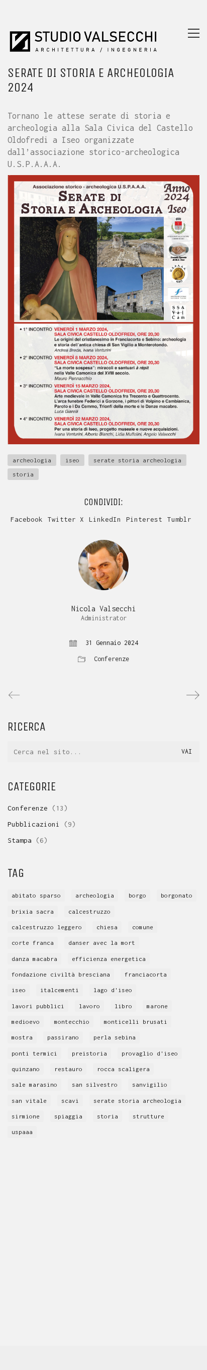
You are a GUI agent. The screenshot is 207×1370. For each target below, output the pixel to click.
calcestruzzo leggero (47, 927)
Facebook (27, 519)
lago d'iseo (112, 990)
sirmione (26, 1116)
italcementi (59, 990)
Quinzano (26, 1069)
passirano (63, 1037)
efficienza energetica (109, 958)
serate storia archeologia (137, 460)
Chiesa (107, 927)
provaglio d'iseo (150, 1053)
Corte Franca (33, 942)
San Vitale (29, 1100)
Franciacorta (146, 974)
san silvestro (95, 1084)
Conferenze (111, 659)
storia (23, 474)
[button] (193, 33)
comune (142, 927)
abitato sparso (36, 895)
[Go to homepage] (83, 33)
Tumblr (179, 519)
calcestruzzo (89, 911)
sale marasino (34, 1084)
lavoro (89, 1006)
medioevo (26, 1021)
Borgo (137, 895)
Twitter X (66, 519)
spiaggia (68, 1116)
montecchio (71, 1021)
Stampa (20, 840)
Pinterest (144, 519)
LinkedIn (105, 519)
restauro (68, 1069)
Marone (157, 1006)
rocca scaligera (123, 1069)
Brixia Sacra (33, 911)
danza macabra (34, 958)
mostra (22, 1037)
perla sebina (114, 1037)
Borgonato (176, 895)
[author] (103, 565)
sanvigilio (149, 1084)
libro (123, 1006)
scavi (70, 1100)
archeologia (32, 460)
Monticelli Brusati (135, 1021)
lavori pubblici (38, 1006)
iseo (72, 460)
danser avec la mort (101, 942)
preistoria (89, 1053)
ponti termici (34, 1053)
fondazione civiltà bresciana (61, 974)
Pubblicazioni (34, 824)
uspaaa (22, 1132)
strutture (148, 1116)
